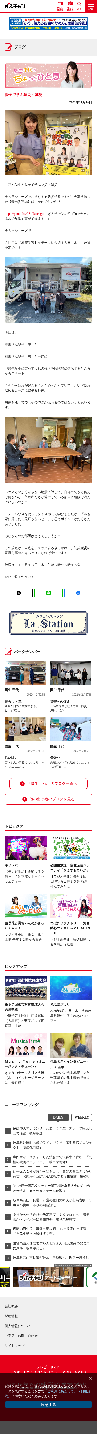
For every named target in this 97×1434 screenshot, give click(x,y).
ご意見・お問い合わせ (21, 1336)
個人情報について (18, 1326)
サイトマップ (14, 1346)
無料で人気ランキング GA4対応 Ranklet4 (72, 1265)
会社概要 (11, 1306)
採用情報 (11, 1316)
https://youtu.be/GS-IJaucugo (24, 214)
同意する (48, 1405)
